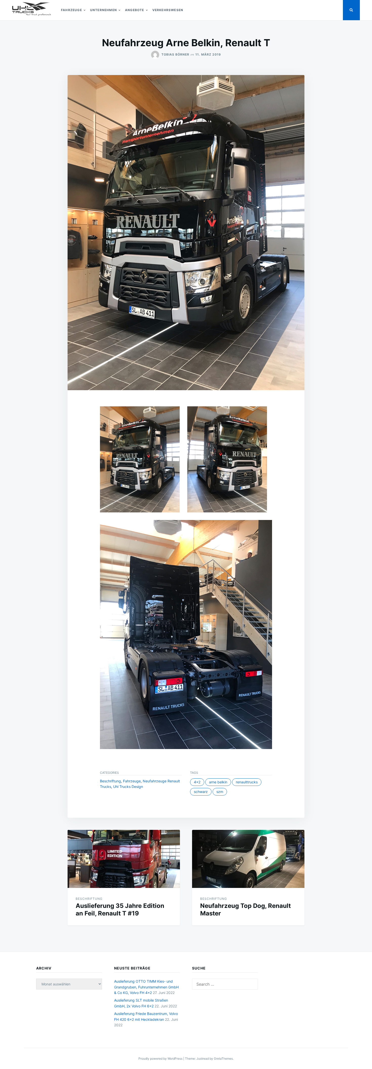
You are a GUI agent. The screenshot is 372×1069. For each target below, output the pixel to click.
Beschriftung (110, 781)
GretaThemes (223, 1058)
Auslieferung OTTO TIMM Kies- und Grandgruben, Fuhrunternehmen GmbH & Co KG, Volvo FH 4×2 (146, 987)
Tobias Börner (175, 54)
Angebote (134, 10)
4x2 (197, 782)
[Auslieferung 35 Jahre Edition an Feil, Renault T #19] (124, 859)
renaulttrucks (247, 782)
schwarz (201, 791)
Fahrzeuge (71, 10)
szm (219, 791)
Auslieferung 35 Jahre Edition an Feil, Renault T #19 (120, 909)
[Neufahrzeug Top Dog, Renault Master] (248, 859)
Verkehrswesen (167, 10)
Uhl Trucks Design (128, 786)
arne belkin (218, 782)
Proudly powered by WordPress (160, 1058)
